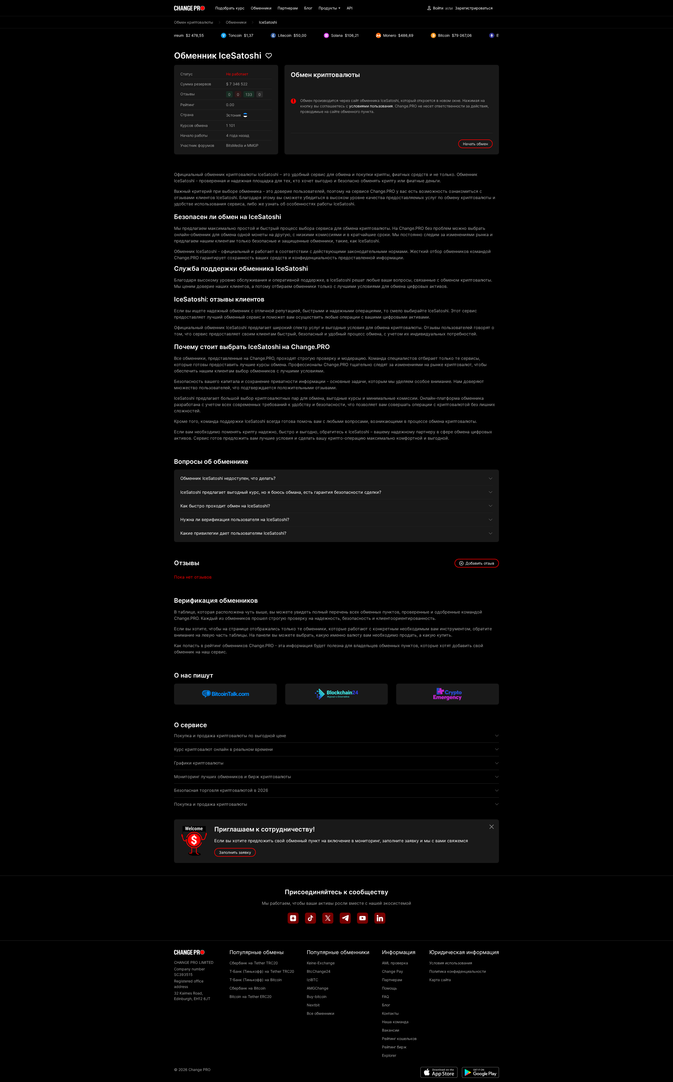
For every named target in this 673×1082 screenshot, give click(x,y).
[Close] (491, 827)
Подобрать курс (229, 8)
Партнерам (288, 8)
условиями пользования (371, 106)
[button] (329, 8)
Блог (308, 8)
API (350, 8)
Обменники (261, 8)
